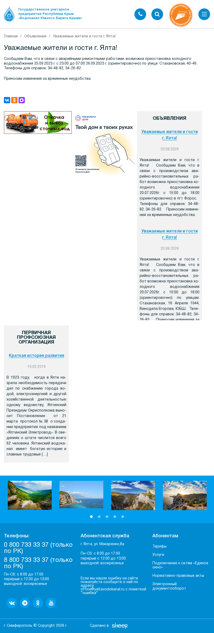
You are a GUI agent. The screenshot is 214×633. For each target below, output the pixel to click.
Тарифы (159, 546)
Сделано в (99, 626)
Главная (11, 36)
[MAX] (22, 100)
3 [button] (107, 516)
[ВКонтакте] (7, 100)
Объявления (35, 36)
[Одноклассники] (14, 100)
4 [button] (115, 516)
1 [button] (91, 516)
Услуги (158, 555)
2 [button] (99, 516)
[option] (30, 495)
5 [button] (122, 516)
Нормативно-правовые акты (178, 576)
